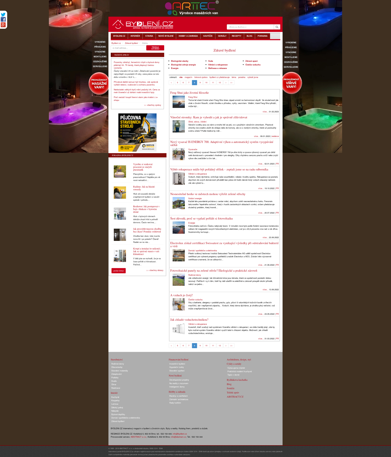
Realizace (115, 387)
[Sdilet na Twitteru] (3, 15)
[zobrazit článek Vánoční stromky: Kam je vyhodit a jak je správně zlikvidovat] (179, 126)
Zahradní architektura (178, 399)
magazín (188, 77)
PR (277, 163)
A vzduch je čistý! (181, 295)
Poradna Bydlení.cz (122, 155)
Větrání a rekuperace (218, 64)
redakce (275, 136)
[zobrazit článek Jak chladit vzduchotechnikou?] (179, 329)
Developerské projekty (179, 379)
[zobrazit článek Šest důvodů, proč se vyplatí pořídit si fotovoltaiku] (179, 227)
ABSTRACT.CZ (235, 396)
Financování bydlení (178, 359)
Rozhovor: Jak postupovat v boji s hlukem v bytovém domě (146, 209)
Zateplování (116, 373)
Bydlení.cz (116, 43)
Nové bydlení (175, 375)
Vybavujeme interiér (236, 367)
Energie (174, 68)
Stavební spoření (177, 370)
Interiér (114, 392)
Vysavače (192, 149)
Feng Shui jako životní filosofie (189, 92)
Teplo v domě (233, 374)
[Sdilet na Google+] (3, 24)
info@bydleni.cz (180, 433)
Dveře (114, 381)
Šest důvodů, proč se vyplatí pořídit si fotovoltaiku (201, 218)
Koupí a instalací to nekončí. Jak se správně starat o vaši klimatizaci (147, 251)
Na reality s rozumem (178, 383)
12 (220, 82)
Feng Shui (192, 97)
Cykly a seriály (234, 363)
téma (234, 77)
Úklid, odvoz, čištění (197, 121)
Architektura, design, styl (239, 359)
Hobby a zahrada (177, 391)
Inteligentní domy (177, 386)
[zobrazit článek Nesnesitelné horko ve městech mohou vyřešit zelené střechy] (179, 203)
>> (231, 82)
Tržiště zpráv (233, 392)
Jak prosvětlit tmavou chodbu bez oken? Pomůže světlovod (147, 230)
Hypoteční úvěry (176, 367)
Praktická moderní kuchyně (239, 371)
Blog (229, 384)
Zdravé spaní (251, 60)
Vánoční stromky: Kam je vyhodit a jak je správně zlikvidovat (208, 117)
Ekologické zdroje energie (183, 64)
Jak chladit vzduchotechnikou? (189, 319)
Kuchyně (115, 397)
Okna (113, 384)
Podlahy (115, 377)
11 (213, 82)
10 (206, 82)
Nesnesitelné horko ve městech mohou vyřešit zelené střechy (207, 194)
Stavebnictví (116, 359)
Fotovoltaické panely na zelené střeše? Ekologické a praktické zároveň (213, 270)
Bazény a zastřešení (178, 395)
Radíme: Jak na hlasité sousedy (144, 188)
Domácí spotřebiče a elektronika (202, 250)
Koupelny (115, 400)
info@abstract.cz (178, 436)
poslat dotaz (118, 270)
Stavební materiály (119, 370)
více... (265, 111)
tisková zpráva (200, 77)
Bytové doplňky (118, 414)
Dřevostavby (116, 367)
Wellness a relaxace (217, 68)
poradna (241, 77)
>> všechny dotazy (154, 270)
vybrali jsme (252, 77)
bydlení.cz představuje (220, 77)
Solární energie (195, 198)
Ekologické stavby (179, 60)
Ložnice (114, 403)
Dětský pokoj (117, 407)
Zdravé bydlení (225, 50)
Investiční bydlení (177, 363)
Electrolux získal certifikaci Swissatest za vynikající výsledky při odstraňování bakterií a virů (224, 244)
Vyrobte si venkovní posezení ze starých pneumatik (142, 166)
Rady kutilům (175, 402)
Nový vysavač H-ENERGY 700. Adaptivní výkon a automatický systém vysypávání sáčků (221, 143)
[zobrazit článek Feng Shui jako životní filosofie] (179, 102)
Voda (210, 60)
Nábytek (115, 410)
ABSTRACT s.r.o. (138, 436)
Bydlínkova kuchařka (237, 379)
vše (181, 77)
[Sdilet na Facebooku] (3, 19)
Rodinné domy (194, 274)
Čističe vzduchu (253, 64)
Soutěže (230, 388)
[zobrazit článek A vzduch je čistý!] (179, 304)
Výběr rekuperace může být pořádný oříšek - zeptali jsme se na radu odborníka (219, 169)
